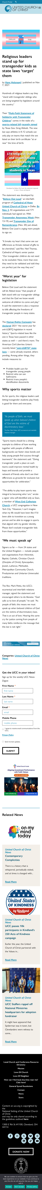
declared (6, 325)
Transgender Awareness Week (18, 217)
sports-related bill (11, 124)
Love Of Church (21, 1072)
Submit (10, 750)
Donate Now (21, 1151)
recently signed (29, 124)
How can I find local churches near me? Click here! (21, 1081)
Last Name (8, 696)
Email (6, 707)
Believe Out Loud (12, 198)
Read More (11, 881)
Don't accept (19, 1187)
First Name (9, 685)
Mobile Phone (9, 718)
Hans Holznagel (13, 82)
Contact (21, 1090)
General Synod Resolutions (21, 1086)
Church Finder (7, 2)
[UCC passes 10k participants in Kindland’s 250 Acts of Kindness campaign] (21, 902)
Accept (8, 1187)
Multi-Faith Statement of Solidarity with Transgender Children (18, 116)
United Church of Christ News (21, 657)
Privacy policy (32, 1187)
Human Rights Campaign (19, 321)
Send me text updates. (12, 742)
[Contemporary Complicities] (21, 832)
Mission (21, 1068)
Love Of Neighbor (21, 1076)
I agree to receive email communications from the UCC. (22, 729)
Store (21, 1097)
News (21, 1093)
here (26, 1119)
